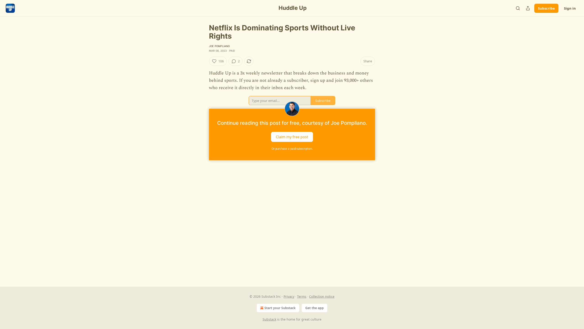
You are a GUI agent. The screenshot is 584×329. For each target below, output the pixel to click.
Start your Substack (280, 308)
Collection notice (321, 296)
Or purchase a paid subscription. (292, 149)
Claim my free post (292, 136)
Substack (269, 319)
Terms (301, 296)
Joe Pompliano (219, 46)
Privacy (289, 296)
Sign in (570, 8)
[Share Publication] (527, 8)
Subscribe (546, 8)
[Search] (517, 8)
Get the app (314, 308)
